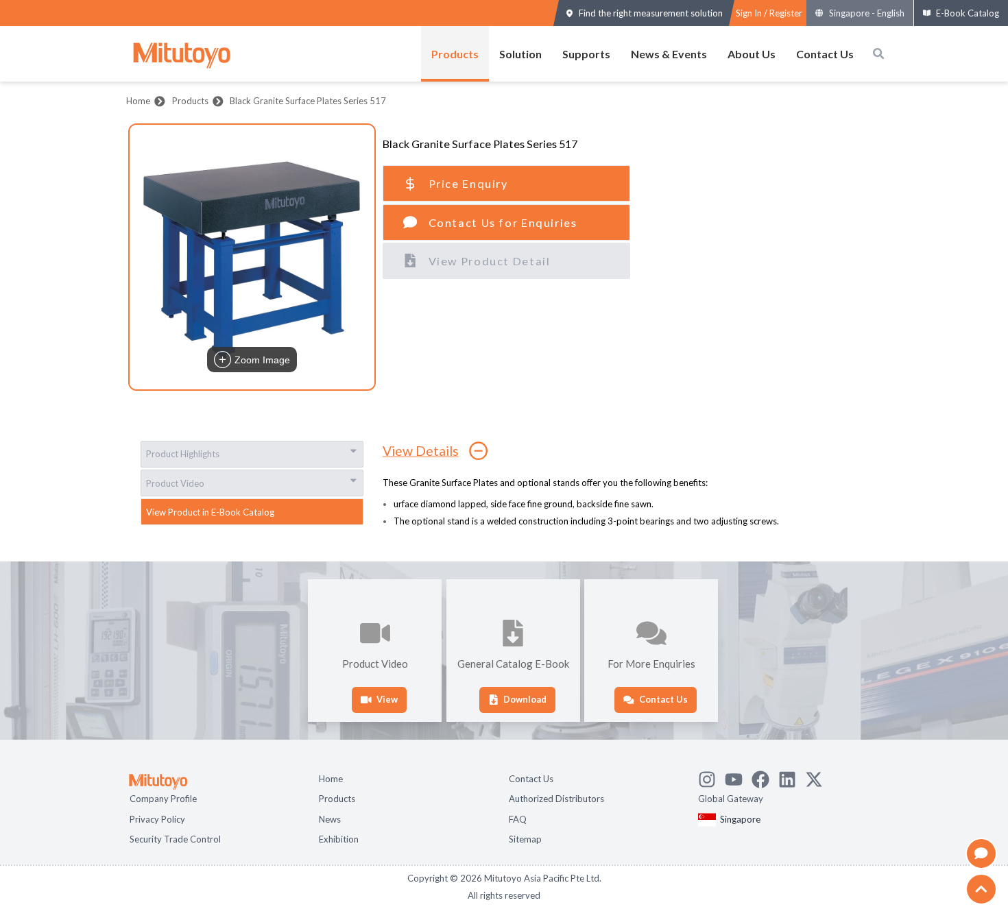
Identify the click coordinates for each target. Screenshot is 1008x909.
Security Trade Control (175, 838)
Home (138, 100)
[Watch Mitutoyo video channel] (738, 776)
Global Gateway (730, 797)
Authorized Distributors (556, 797)
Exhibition (339, 838)
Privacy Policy (157, 818)
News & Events (669, 53)
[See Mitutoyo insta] (711, 776)
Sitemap (525, 838)
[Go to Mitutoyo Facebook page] (765, 776)
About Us (752, 53)
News (330, 818)
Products (455, 53)
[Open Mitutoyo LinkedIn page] (791, 776)
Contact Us (825, 53)
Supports (586, 53)
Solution (520, 53)
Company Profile (163, 797)
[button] (252, 257)
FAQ (518, 818)
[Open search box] (878, 53)
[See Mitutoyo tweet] (818, 776)
